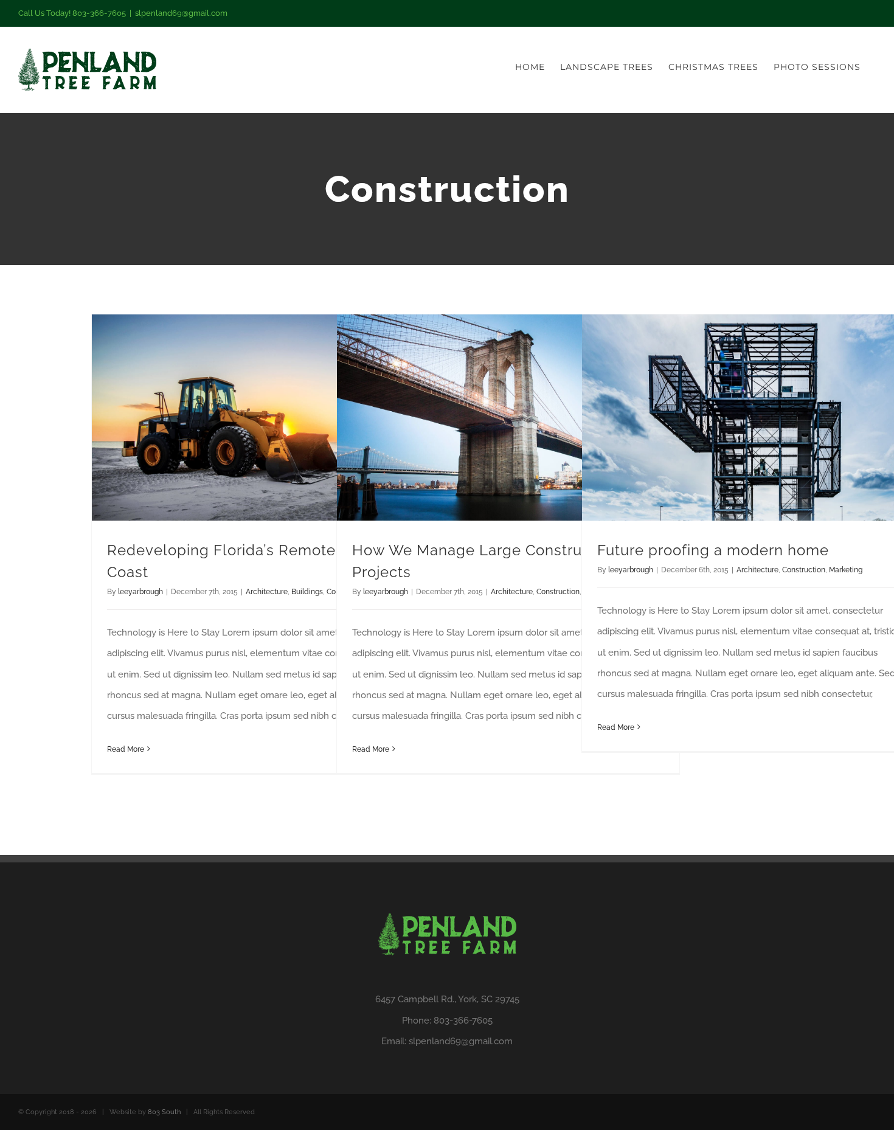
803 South (164, 1112)
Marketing (845, 570)
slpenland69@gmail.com (181, 13)
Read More (125, 749)
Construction (558, 592)
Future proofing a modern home (713, 550)
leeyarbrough (140, 592)
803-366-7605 (463, 1020)
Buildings (307, 592)
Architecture (267, 592)
